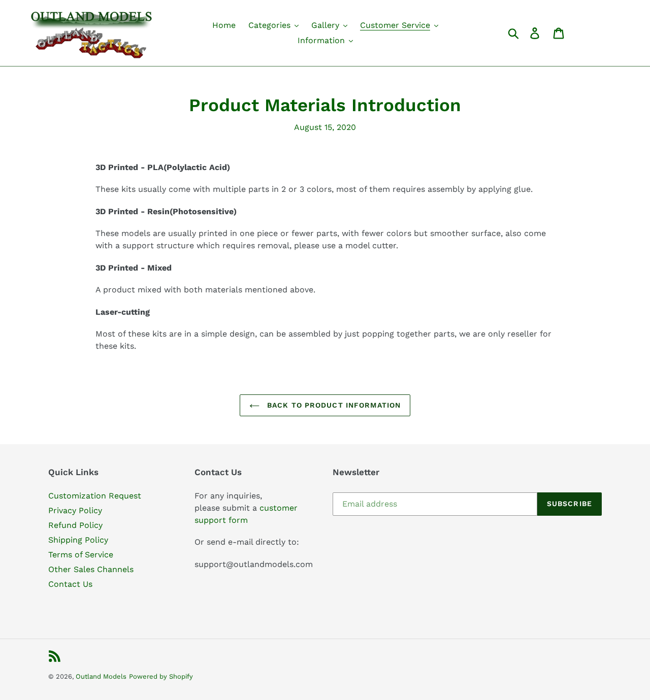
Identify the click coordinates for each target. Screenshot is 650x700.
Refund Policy (75, 525)
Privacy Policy (75, 510)
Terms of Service (80, 554)
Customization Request (94, 496)
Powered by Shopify (161, 676)
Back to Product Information (333, 405)
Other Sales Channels (91, 569)
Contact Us (70, 584)
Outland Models (101, 676)
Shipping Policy (78, 540)
